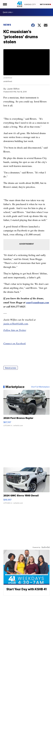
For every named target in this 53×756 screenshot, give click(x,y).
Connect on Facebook (14, 343)
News (7, 24)
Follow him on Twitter (14, 330)
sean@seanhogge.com (37, 302)
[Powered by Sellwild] (45, 547)
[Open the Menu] (4, 4)
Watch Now (45, 4)
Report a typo (10, 368)
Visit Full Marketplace (40, 387)
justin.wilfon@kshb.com (15, 323)
